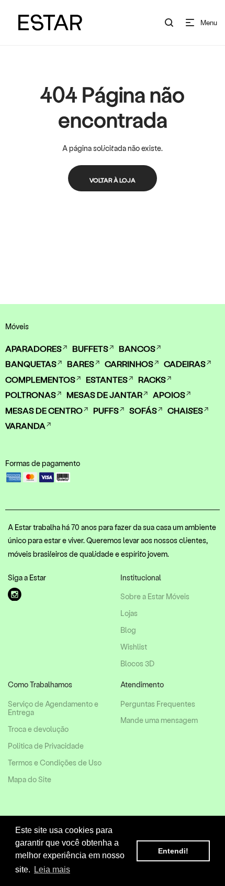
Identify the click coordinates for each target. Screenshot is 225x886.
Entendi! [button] (173, 851)
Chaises (185, 410)
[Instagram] (14, 594)
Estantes (107, 379)
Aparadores (33, 348)
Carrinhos (129, 364)
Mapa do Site (29, 779)
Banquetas (31, 364)
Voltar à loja (112, 179)
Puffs (106, 410)
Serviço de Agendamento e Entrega (53, 708)
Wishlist (133, 647)
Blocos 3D (137, 664)
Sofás (143, 410)
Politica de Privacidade (46, 746)
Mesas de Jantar (104, 394)
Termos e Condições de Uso (55, 763)
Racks (152, 379)
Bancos (137, 348)
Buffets (90, 348)
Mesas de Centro (44, 410)
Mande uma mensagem (159, 720)
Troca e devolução (38, 729)
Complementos (40, 379)
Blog (128, 630)
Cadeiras (185, 364)
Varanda (25, 425)
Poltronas (30, 394)
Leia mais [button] (52, 869)
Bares (80, 364)
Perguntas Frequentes (157, 704)
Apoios (169, 394)
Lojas (129, 613)
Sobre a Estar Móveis (154, 596)
